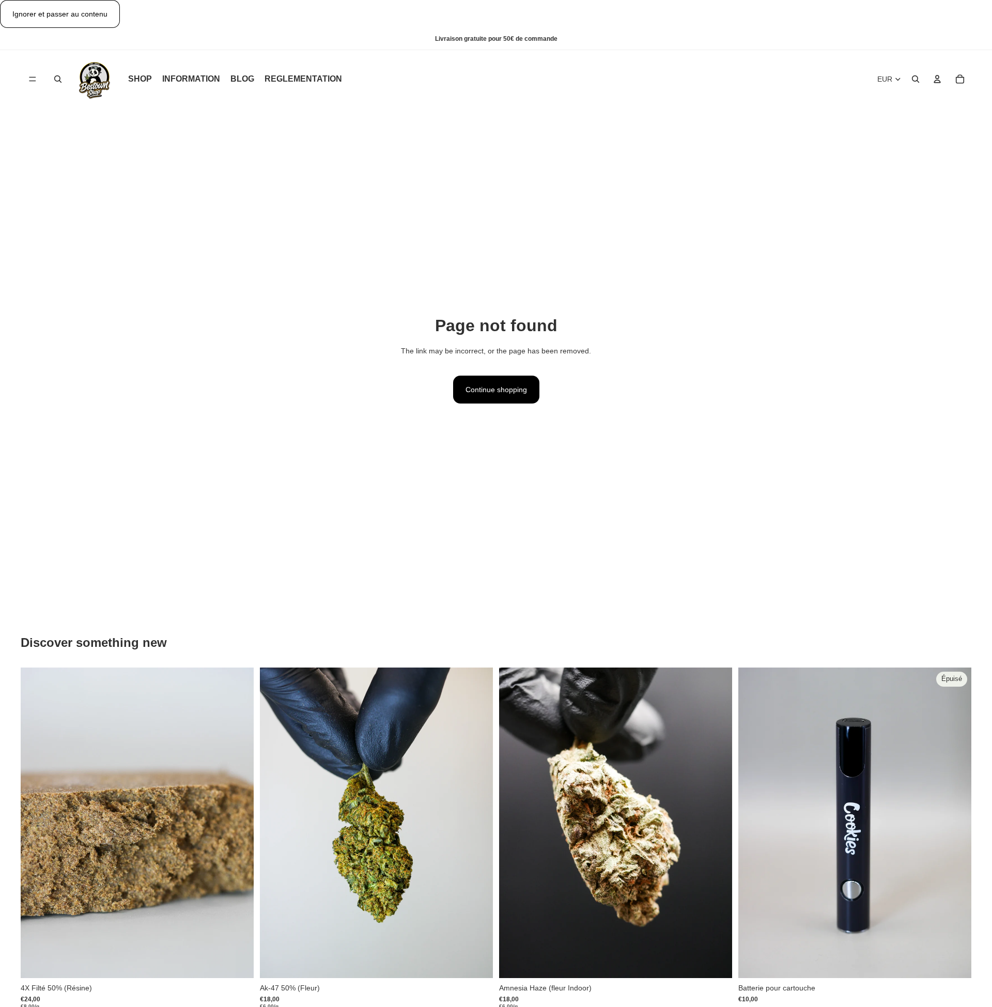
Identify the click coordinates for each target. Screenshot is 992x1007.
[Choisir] (237, 962)
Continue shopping (496, 389)
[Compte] (937, 79)
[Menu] (32, 79)
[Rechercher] (58, 79)
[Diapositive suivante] (238, 823)
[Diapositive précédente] (36, 823)
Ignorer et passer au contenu (59, 14)
